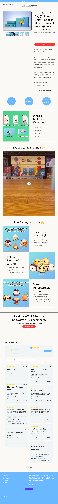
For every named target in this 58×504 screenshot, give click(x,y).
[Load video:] (29, 183)
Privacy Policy (5, 482)
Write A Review (48, 350)
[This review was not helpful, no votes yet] (25, 378)
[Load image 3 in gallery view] (17, 34)
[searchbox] (9, 360)
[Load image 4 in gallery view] (22, 34)
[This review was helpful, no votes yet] (23, 378)
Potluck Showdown (8, 502)
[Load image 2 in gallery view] (12, 34)
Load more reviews (29, 467)
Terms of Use (5, 480)
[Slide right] (30, 34)
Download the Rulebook (29, 326)
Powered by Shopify (14, 502)
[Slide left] (4, 34)
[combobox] (21, 360)
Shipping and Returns (7, 478)
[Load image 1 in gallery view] (8, 34)
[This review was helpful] (23, 423)
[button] (49, 6)
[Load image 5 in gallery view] (27, 34)
